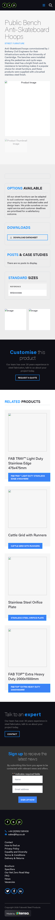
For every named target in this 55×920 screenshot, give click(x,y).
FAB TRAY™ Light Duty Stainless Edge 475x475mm (28, 477)
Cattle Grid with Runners (25, 545)
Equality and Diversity (16, 851)
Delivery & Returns (14, 858)
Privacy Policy (12, 848)
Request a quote (27, 377)
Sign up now (27, 799)
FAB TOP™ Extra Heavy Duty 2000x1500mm (25, 688)
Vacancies (10, 882)
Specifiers (10, 869)
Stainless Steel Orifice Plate (27, 617)
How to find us (12, 845)
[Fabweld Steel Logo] (9, 5)
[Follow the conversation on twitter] (8, 891)
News (8, 878)
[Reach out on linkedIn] (20, 891)
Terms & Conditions (15, 855)
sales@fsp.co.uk (16, 834)
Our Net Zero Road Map (17, 872)
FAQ (7, 875)
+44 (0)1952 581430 (18, 831)
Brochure (9, 866)
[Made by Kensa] (18, 913)
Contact (12, 734)
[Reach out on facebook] (14, 891)
